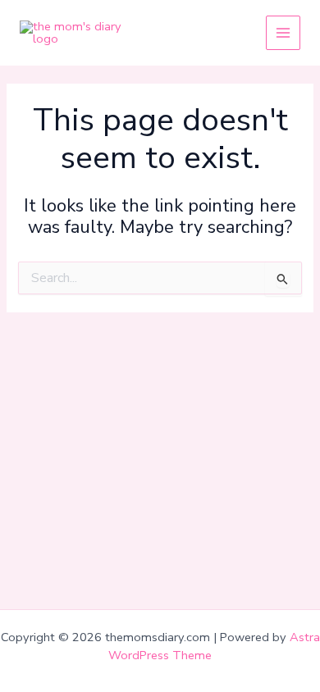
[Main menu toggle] (283, 33)
